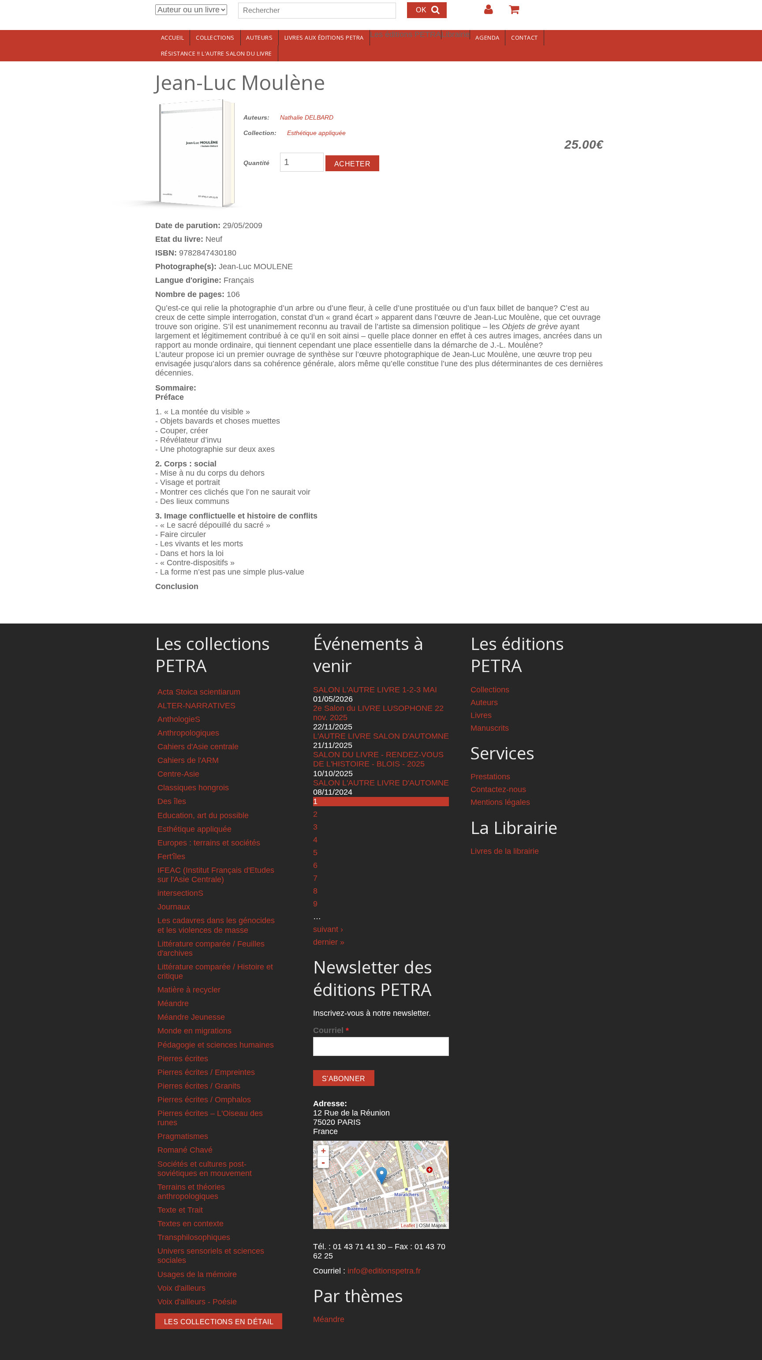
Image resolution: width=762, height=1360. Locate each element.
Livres (481, 715)
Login (484, 13)
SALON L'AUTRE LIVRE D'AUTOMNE (381, 782)
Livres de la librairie (505, 851)
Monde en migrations (194, 1030)
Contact (524, 37)
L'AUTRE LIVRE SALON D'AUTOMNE (381, 736)
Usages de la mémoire (197, 1274)
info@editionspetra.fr (384, 1270)
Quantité (256, 162)
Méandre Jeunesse (191, 1017)
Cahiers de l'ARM (188, 760)
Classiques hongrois (193, 787)
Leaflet (408, 1225)
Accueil (172, 37)
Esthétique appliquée (316, 132)
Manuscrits (490, 728)
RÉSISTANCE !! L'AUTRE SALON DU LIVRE (216, 53)
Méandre (173, 1003)
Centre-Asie (178, 774)
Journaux (173, 906)
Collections (215, 37)
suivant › (328, 929)
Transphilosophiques (193, 1237)
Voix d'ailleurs (181, 1288)
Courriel (331, 1030)
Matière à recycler (188, 989)
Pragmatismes (182, 1136)
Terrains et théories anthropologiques (191, 1192)
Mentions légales (500, 802)
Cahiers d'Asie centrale (198, 746)
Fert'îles (171, 856)
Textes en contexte (190, 1223)
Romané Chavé (185, 1150)
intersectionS (180, 893)
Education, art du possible (203, 815)
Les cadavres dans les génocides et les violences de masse (216, 925)
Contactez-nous (498, 789)
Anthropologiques (188, 733)
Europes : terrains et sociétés (208, 842)
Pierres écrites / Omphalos (204, 1099)
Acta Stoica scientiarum (198, 692)
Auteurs (259, 37)
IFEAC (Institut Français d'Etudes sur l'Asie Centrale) (215, 875)
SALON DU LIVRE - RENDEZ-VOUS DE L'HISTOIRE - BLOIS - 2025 (378, 759)
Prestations (490, 776)
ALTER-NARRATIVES (196, 705)
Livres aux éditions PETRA (324, 37)
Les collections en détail (218, 1322)
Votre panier (510, 13)
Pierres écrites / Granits (198, 1086)
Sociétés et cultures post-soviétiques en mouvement (204, 1169)
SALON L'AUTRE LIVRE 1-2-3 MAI (375, 689)
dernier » (328, 942)
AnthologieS (178, 719)
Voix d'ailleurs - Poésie (197, 1301)
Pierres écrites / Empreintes (206, 1072)
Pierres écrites (182, 1058)
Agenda (487, 37)
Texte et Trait (180, 1210)
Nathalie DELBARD (306, 117)
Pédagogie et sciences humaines (215, 1045)
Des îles (171, 801)
